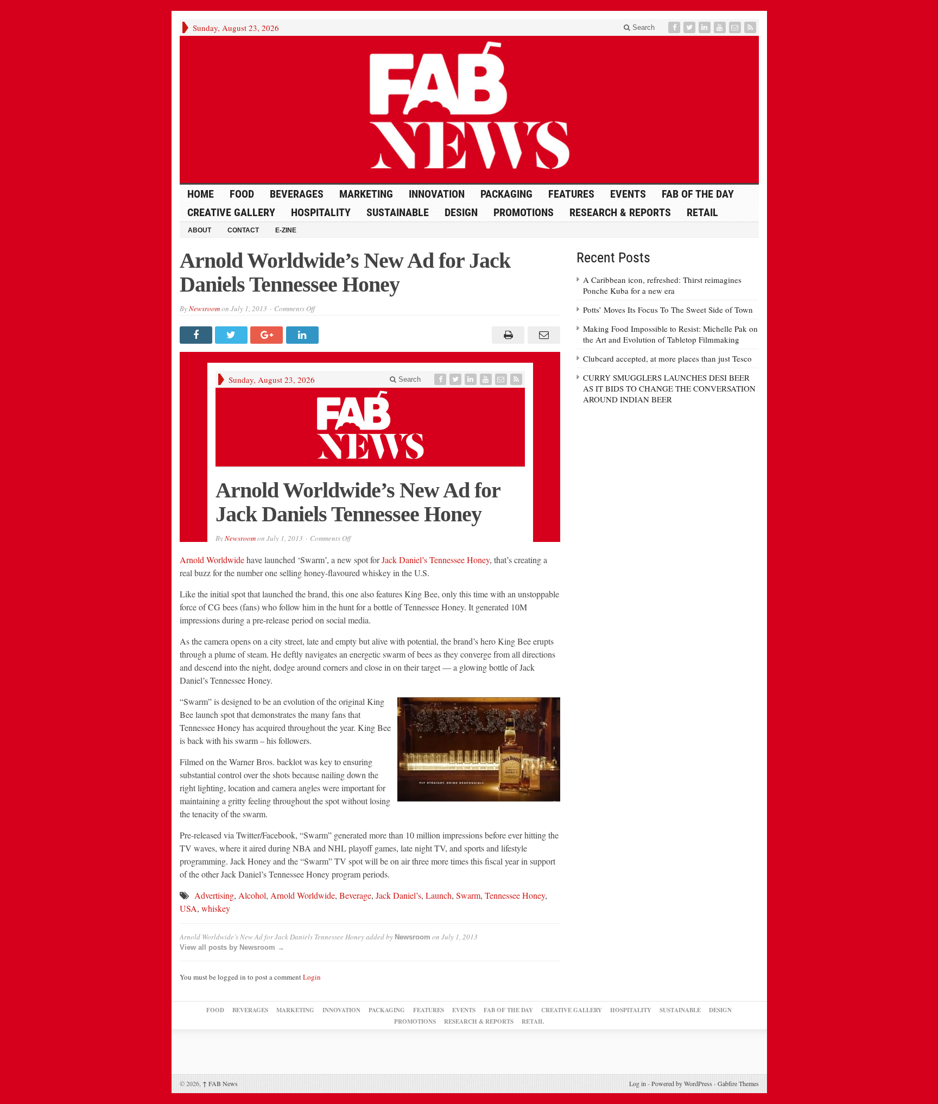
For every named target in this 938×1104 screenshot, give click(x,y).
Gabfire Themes (738, 1083)
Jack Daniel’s (398, 895)
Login (312, 977)
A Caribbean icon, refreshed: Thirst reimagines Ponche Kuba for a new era (662, 285)
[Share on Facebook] (197, 335)
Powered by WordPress (681, 1083)
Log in (637, 1083)
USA (188, 908)
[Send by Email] (542, 335)
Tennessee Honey (515, 895)
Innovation (437, 193)
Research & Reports (620, 212)
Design (461, 212)
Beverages (297, 193)
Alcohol (252, 895)
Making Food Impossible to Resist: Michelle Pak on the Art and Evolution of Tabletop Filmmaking (670, 334)
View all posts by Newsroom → (232, 947)
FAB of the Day (698, 193)
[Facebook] (675, 27)
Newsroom (204, 308)
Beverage (355, 895)
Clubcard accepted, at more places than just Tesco (667, 358)
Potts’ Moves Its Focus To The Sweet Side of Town (668, 309)
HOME (200, 193)
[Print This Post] (506, 335)
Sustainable (397, 212)
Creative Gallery (231, 212)
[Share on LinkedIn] (303, 335)
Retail (702, 212)
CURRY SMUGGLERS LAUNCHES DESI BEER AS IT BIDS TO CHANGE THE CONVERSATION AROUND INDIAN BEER (669, 388)
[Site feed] (751, 27)
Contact (243, 230)
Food (242, 193)
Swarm (468, 895)
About (199, 230)
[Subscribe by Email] (736, 27)
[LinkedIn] (705, 27)
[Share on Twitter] (232, 335)
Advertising (214, 895)
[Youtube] (720, 27)
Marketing (366, 193)
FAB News (220, 1083)
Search (642, 27)
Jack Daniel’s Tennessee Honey (436, 559)
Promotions (523, 212)
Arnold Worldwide (212, 559)
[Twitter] (690, 27)
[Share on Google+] (268, 335)
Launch (439, 895)
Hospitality (321, 212)
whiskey (215, 908)
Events (628, 193)
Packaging (506, 193)
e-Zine (285, 230)
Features (571, 193)
